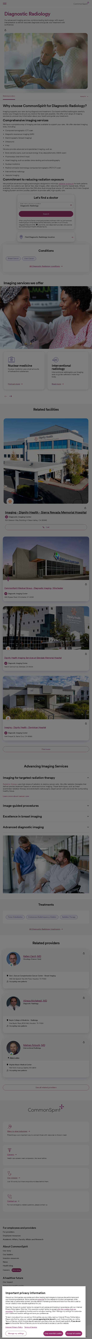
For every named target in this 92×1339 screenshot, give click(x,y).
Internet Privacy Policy (14, 1327)
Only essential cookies (53, 1333)
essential (41, 1299)
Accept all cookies (74, 1333)
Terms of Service (30, 1327)
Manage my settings (16, 1333)
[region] (44, 1312)
